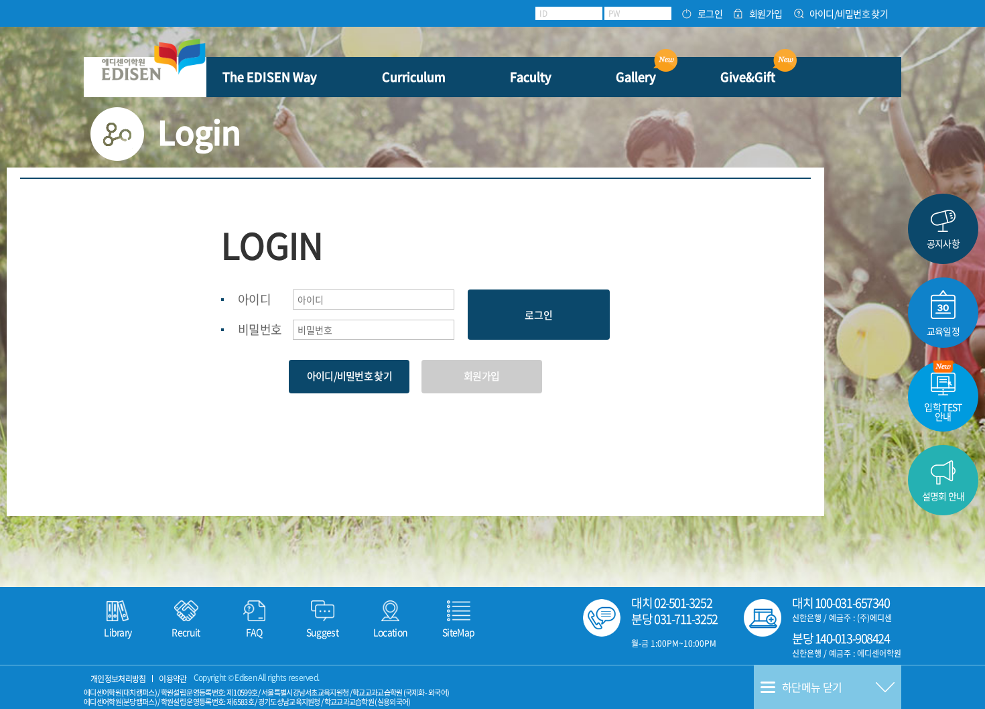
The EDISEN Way (269, 77)
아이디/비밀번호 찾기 (848, 14)
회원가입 (765, 14)
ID (543, 13)
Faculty (530, 77)
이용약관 (172, 678)
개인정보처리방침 (117, 678)
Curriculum (414, 77)
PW (614, 13)
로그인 (710, 14)
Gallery (636, 77)
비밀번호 (259, 329)
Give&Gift (747, 77)
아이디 (254, 299)
